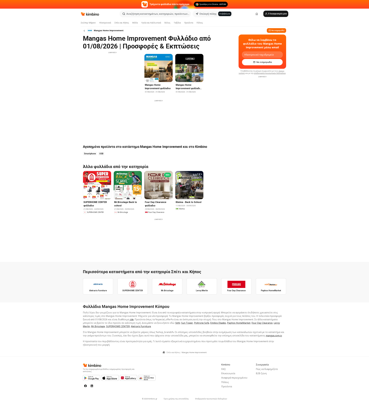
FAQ (223, 369)
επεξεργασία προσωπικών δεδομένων (270, 73)
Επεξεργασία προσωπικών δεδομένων (211, 399)
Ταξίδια (177, 22)
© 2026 (149, 399)
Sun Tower (187, 322)
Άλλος (167, 22)
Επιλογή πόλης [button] (208, 13)
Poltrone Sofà (201, 322)
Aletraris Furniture (141, 326)
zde (132, 319)
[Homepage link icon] (164, 352)
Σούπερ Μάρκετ (88, 22)
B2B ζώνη (261, 373)
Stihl (177, 322)
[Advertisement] (112, 74)
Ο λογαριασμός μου (277, 14)
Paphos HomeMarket (238, 322)
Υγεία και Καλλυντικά (151, 22)
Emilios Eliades (218, 322)
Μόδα (135, 22)
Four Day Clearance (262, 322)
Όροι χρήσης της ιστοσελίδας (176, 399)
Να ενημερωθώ (277, 30)
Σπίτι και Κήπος (121, 22)
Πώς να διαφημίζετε (267, 369)
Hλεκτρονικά (105, 22)
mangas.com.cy (274, 335)
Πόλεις (199, 22)
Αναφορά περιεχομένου (234, 377)
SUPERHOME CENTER (118, 326)
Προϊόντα (188, 22)
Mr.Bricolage (98, 326)
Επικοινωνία (228, 373)
